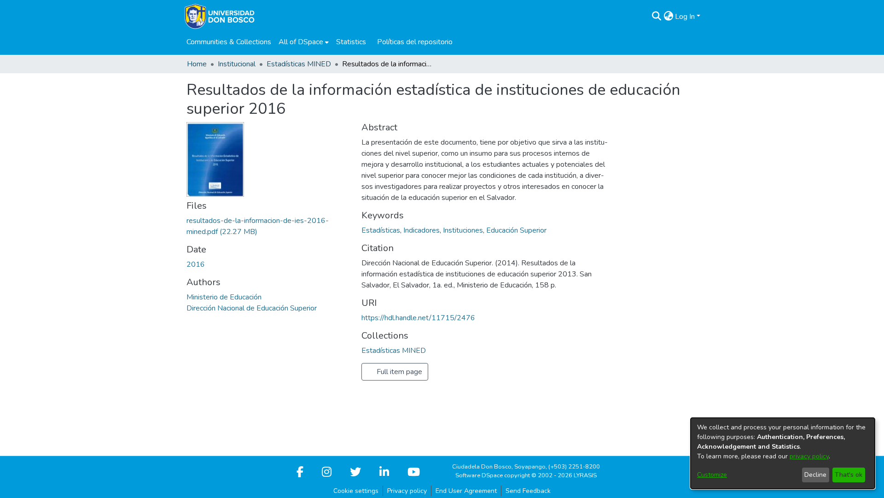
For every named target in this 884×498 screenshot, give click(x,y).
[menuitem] (304, 41)
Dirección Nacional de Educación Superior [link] (251, 308)
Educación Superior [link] (516, 230)
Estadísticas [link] (380, 230)
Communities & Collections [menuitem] (228, 42)
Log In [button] (686, 17)
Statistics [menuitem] (351, 42)
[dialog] (783, 453)
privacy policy (809, 456)
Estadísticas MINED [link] (299, 64)
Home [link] (197, 64)
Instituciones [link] (463, 230)
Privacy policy (407, 490)
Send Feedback (528, 490)
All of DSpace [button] (301, 42)
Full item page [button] (398, 372)
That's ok (848, 474)
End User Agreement (466, 490)
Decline (815, 474)
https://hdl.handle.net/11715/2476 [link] (418, 318)
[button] (656, 16)
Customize (712, 474)
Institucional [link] (237, 64)
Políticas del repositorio (415, 42)
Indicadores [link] (421, 230)
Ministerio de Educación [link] (224, 297)
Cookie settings (355, 490)
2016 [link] (195, 264)
